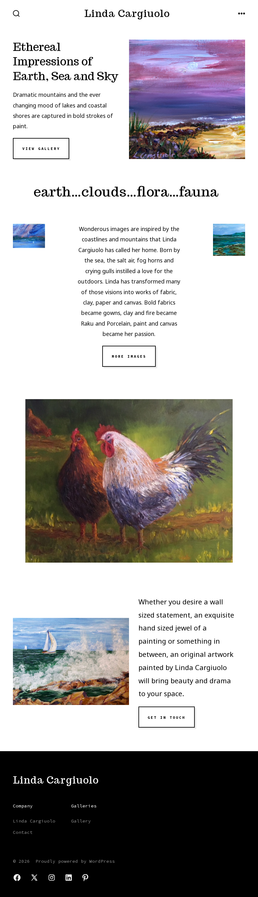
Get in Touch (166, 717)
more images (129, 356)
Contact (23, 832)
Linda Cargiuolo (34, 821)
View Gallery (41, 148)
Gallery (81, 821)
